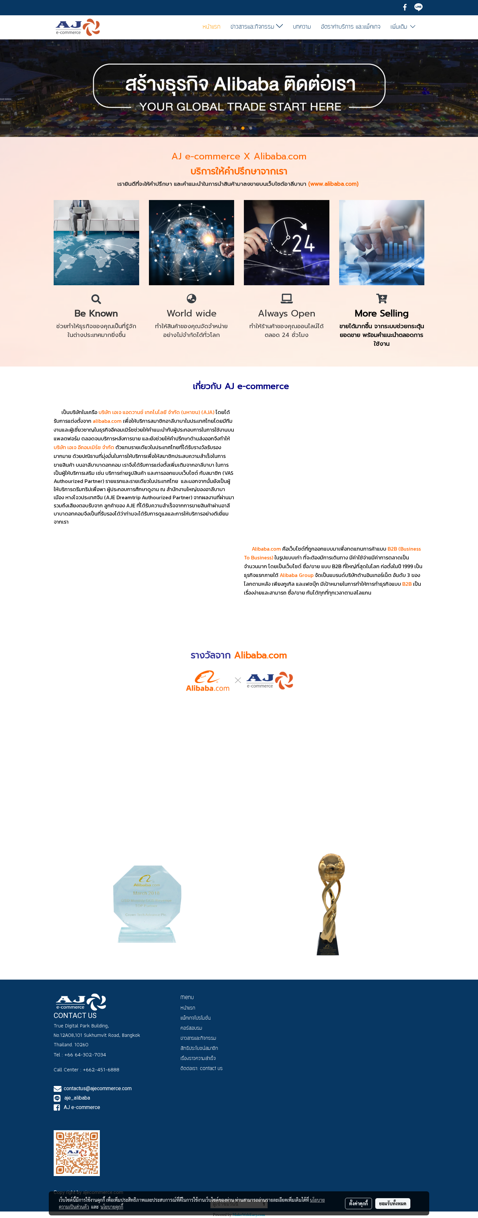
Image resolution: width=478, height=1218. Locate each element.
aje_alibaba (76, 1098)
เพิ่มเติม (400, 27)
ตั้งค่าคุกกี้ (358, 1203)
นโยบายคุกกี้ (111, 1207)
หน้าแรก (211, 27)
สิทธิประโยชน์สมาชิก (199, 1048)
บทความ (302, 27)
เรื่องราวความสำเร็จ (198, 1058)
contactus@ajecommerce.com (98, 1088)
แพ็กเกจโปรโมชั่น (195, 1018)
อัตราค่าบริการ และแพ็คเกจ (350, 27)
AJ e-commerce (81, 1107)
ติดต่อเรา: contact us (201, 1068)
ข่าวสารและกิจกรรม (253, 27)
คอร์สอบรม (191, 1028)
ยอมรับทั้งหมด (392, 1203)
